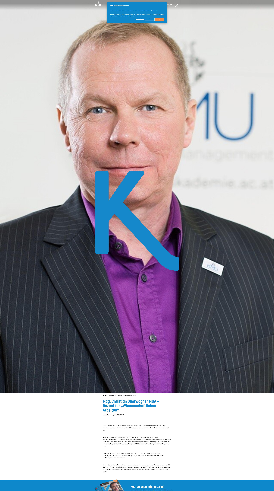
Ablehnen (150, 19)
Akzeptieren (159, 19)
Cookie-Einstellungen (140, 19)
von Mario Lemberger (109, 415)
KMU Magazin (109, 395)
